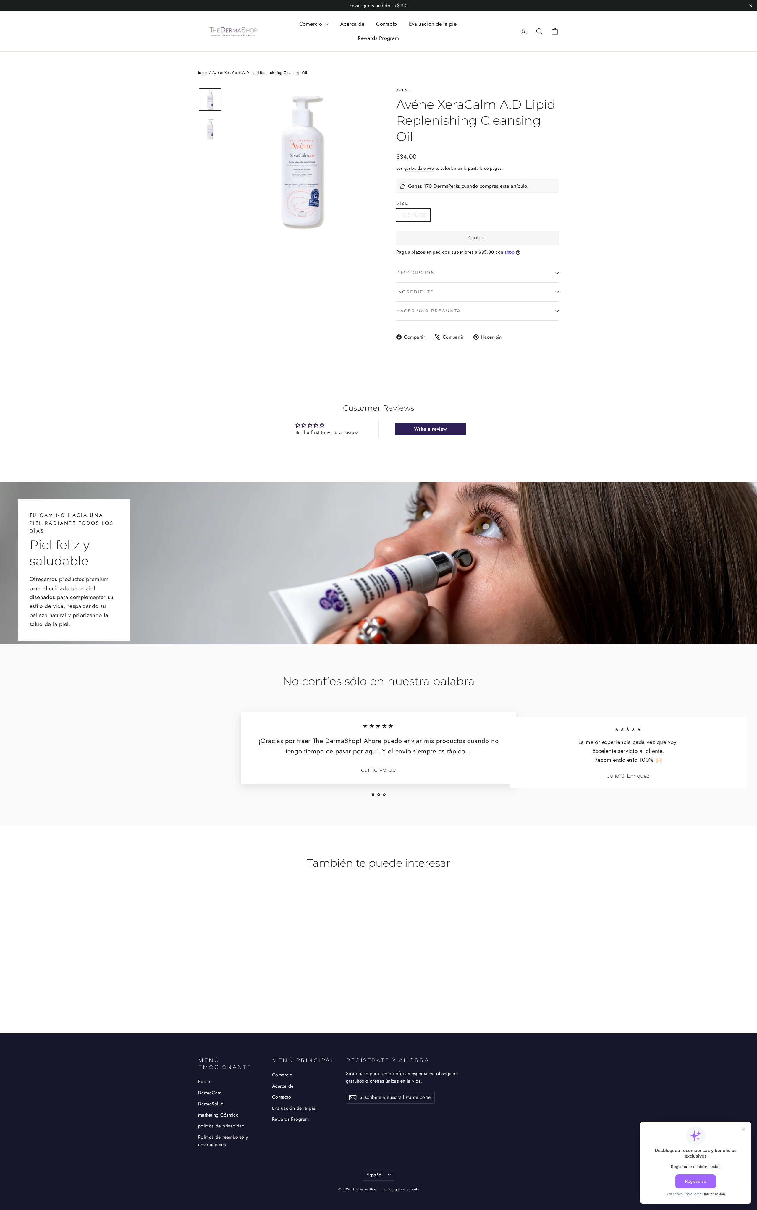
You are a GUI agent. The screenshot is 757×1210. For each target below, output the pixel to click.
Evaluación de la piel (433, 24)
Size (402, 203)
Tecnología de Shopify (400, 1189)
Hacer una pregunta (428, 310)
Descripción (415, 272)
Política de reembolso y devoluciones (223, 1141)
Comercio (311, 24)
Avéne (403, 90)
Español (374, 1174)
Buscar (205, 1081)
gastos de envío (419, 168)
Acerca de (352, 24)
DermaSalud (211, 1103)
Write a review (430, 429)
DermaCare (210, 1092)
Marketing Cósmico (218, 1115)
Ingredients (415, 291)
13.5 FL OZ (413, 215)
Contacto (386, 24)
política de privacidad (221, 1125)
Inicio (203, 72)
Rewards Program (378, 38)
